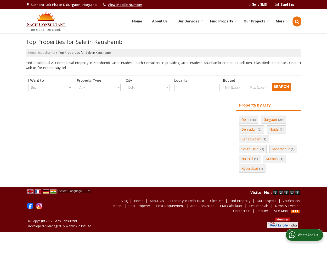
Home (137, 21)
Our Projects (254, 21)
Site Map (281, 210)
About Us (160, 21)
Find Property (221, 21)
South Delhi (250, 149)
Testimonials (259, 205)
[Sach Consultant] (46, 21)
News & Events (287, 205)
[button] (125, 4)
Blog (124, 200)
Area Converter (202, 205)
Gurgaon (270, 119)
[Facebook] (30, 205)
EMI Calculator (231, 205)
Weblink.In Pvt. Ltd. (79, 226)
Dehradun (249, 129)
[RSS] (295, 210)
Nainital (247, 158)
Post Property (139, 205)
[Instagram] (39, 205)
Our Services (188, 21)
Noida (274, 129)
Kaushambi (47, 53)
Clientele (216, 200)
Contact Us (241, 210)
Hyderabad (249, 168)
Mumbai (272, 158)
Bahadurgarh (251, 139)
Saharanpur (281, 149)
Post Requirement (170, 205)
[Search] (297, 21)
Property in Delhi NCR (187, 200)
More (280, 21)
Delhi (245, 119)
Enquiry (262, 210)
